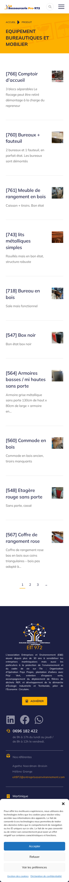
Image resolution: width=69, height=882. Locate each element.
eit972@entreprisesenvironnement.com (38, 777)
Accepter (34, 846)
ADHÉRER (37, 701)
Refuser (34, 856)
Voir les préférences (34, 867)
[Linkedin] (10, 719)
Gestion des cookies (18, 876)
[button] (63, 804)
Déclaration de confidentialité (46, 876)
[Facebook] (25, 719)
